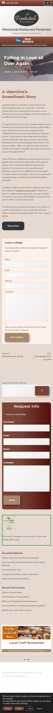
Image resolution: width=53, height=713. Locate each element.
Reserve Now (13, 226)
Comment (10, 291)
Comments (8, 462)
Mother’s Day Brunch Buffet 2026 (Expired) (20, 558)
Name (8, 259)
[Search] (42, 390)
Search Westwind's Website (14, 383)
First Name (9, 421)
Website (8, 281)
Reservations (16, 592)
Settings (31, 708)
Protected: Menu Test (11, 570)
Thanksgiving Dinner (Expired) (23, 601)
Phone (6, 449)
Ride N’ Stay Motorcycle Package (16, 689)
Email (7, 270)
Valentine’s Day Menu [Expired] (15, 578)
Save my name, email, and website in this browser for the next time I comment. (25, 328)
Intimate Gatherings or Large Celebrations (20, 574)
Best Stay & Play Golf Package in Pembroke (20, 685)
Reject (19, 708)
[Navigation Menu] (47, 3)
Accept (7, 708)
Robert (8, 72)
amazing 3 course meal (25, 190)
